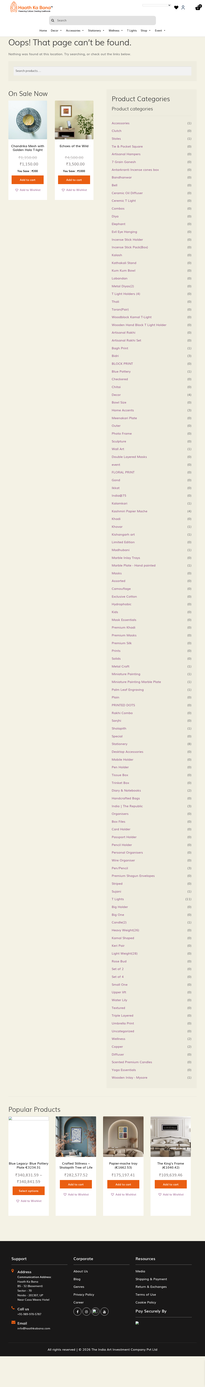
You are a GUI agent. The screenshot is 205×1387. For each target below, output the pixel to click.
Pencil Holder (122, 844)
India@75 (119, 495)
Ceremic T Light (124, 200)
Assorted (118, 580)
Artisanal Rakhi (123, 332)
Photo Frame (122, 433)
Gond (116, 479)
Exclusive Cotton (124, 596)
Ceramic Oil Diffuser (127, 192)
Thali (115, 301)
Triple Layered (122, 1015)
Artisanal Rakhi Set (126, 340)
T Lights (132, 30)
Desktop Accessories (127, 751)
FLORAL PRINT (123, 472)
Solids (116, 658)
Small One (120, 984)
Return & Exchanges (151, 1286)
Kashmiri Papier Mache (129, 511)
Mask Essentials (124, 619)
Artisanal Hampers (126, 153)
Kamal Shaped (123, 937)
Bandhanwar (122, 177)
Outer (116, 425)
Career (78, 1302)
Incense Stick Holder (127, 239)
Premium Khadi (123, 627)
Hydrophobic (121, 603)
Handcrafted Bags (126, 798)
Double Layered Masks (129, 456)
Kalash (117, 254)
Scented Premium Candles (132, 1061)
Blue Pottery (121, 371)
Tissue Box (120, 774)
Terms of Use (146, 1294)
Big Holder (120, 906)
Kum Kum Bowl (123, 270)
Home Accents (123, 410)
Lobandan (120, 278)
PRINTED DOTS (123, 704)
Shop (144, 30)
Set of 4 (118, 976)
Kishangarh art (123, 534)
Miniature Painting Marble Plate (136, 681)
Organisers (120, 813)
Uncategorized (123, 1030)
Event (158, 30)
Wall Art (118, 448)
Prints (116, 650)
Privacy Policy (83, 1294)
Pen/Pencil (120, 867)
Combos (118, 208)
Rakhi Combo (122, 712)
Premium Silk (122, 642)
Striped (117, 883)
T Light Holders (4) (126, 293)
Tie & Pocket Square (127, 146)
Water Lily (119, 999)
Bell (114, 184)
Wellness (114, 30)
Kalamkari (119, 503)
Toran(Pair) (120, 309)
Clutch (117, 130)
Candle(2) (119, 922)
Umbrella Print (123, 1023)
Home (43, 30)
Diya (115, 216)
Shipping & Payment (151, 1278)
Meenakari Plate (124, 417)
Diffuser (118, 1054)
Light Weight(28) (125, 953)
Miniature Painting (126, 673)
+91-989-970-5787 (29, 1314)
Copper (117, 1046)
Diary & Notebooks (126, 790)
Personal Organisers (127, 852)
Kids (115, 611)
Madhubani (121, 549)
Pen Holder (120, 766)
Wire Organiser (123, 860)
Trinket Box (120, 782)
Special (117, 736)
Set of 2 (118, 968)
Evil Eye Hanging (124, 231)
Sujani (116, 891)
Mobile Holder (122, 759)
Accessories (73, 30)
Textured (118, 1007)
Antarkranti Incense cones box (135, 169)
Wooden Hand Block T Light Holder (139, 324)
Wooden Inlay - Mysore (129, 1077)
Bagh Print (120, 347)
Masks (117, 573)
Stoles (116, 138)
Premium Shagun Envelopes (133, 875)
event (116, 464)
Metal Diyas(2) (123, 285)
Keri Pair (118, 945)
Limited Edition (123, 541)
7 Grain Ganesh (124, 161)
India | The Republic (127, 805)
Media (140, 1271)
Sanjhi (116, 720)
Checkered (120, 378)
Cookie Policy (146, 1302)
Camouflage (121, 588)
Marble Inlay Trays (126, 557)
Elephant (118, 223)
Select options (28, 1191)
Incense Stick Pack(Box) (130, 247)
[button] (27, 190)
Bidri (115, 355)
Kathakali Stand (124, 262)
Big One (118, 914)
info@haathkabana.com (33, 1328)
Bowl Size (119, 402)
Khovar (117, 526)
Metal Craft (120, 666)
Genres (78, 1286)
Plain (115, 697)
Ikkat (116, 487)
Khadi (116, 518)
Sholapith (119, 728)
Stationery (94, 30)
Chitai (116, 386)
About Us (80, 1271)
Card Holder (121, 828)
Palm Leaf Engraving (128, 689)
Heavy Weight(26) (125, 929)
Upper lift (119, 992)
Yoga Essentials (124, 1069)
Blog (76, 1278)
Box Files (118, 821)
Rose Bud (119, 961)
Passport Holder (124, 836)
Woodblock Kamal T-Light (132, 316)
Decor (54, 30)
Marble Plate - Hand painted (134, 565)
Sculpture (119, 441)
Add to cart (27, 180)
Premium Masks (124, 635)
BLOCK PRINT (122, 363)
